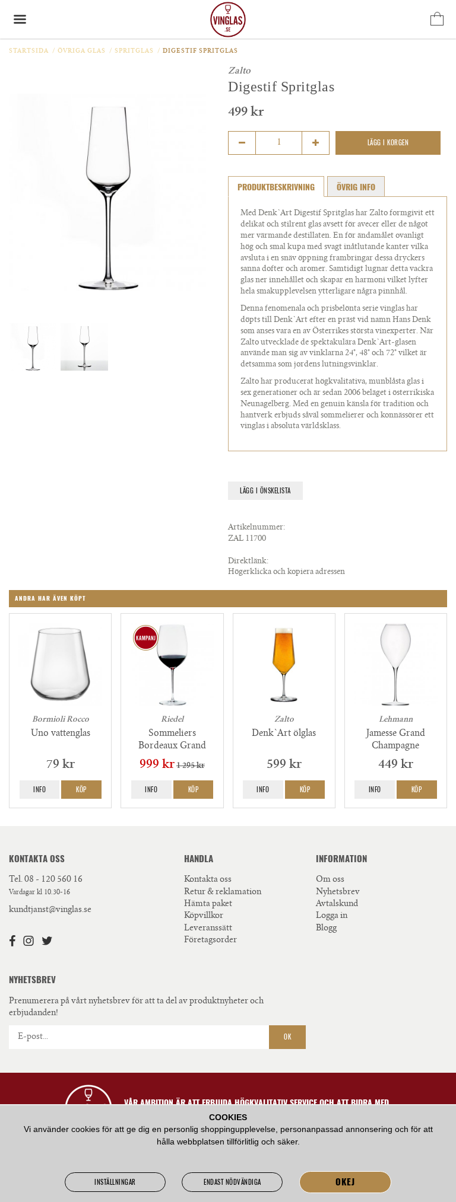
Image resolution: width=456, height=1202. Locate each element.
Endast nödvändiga (232, 1182)
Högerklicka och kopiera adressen (286, 572)
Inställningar (115, 1182)
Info (39, 789)
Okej (344, 1182)
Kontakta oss (208, 880)
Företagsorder (210, 940)
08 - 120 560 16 (53, 880)
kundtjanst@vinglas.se (50, 910)
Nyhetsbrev (338, 892)
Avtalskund (337, 904)
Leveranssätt (208, 928)
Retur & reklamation (222, 892)
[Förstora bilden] (107, 193)
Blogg (326, 928)
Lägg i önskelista (265, 490)
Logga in (331, 916)
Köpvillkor (203, 916)
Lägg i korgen (388, 142)
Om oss (330, 880)
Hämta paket (208, 904)
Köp (81, 789)
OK (287, 1036)
